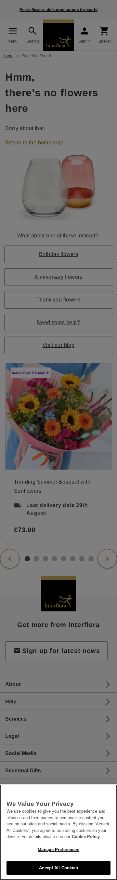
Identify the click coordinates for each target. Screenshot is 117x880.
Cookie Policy (86, 836)
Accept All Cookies (58, 867)
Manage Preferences (58, 849)
